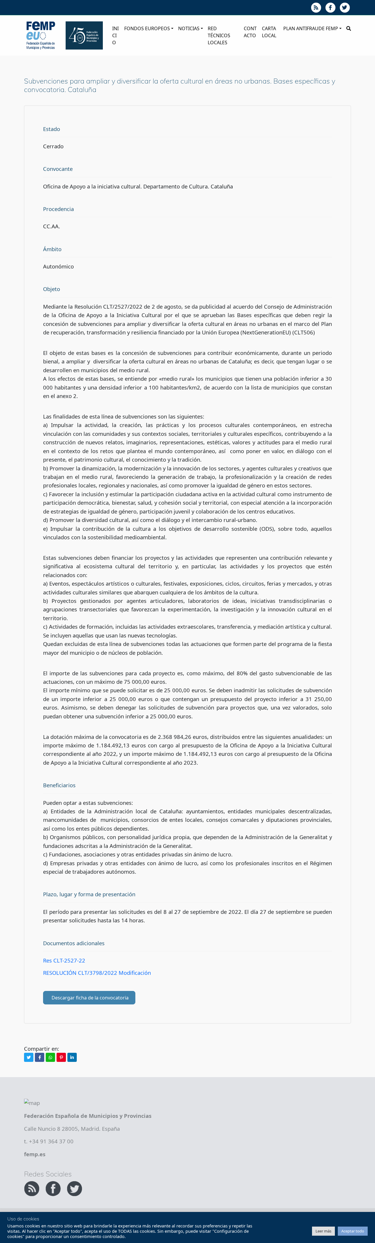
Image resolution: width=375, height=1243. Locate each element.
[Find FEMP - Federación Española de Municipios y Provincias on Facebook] (53, 1187)
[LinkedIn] (72, 1057)
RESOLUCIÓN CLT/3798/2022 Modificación (97, 972)
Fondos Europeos (147, 28)
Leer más (323, 1231)
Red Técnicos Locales (219, 35)
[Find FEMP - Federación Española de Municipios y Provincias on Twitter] (74, 1187)
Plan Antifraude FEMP (310, 28)
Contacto (250, 32)
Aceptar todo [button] (352, 1231)
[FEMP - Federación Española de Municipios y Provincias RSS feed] (32, 1187)
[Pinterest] (61, 1057)
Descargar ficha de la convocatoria (90, 997)
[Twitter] (28, 1057)
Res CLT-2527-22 (64, 960)
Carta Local (269, 32)
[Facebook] (39, 1057)
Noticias (189, 28)
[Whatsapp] (50, 1057)
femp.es (34, 1154)
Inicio (115, 35)
